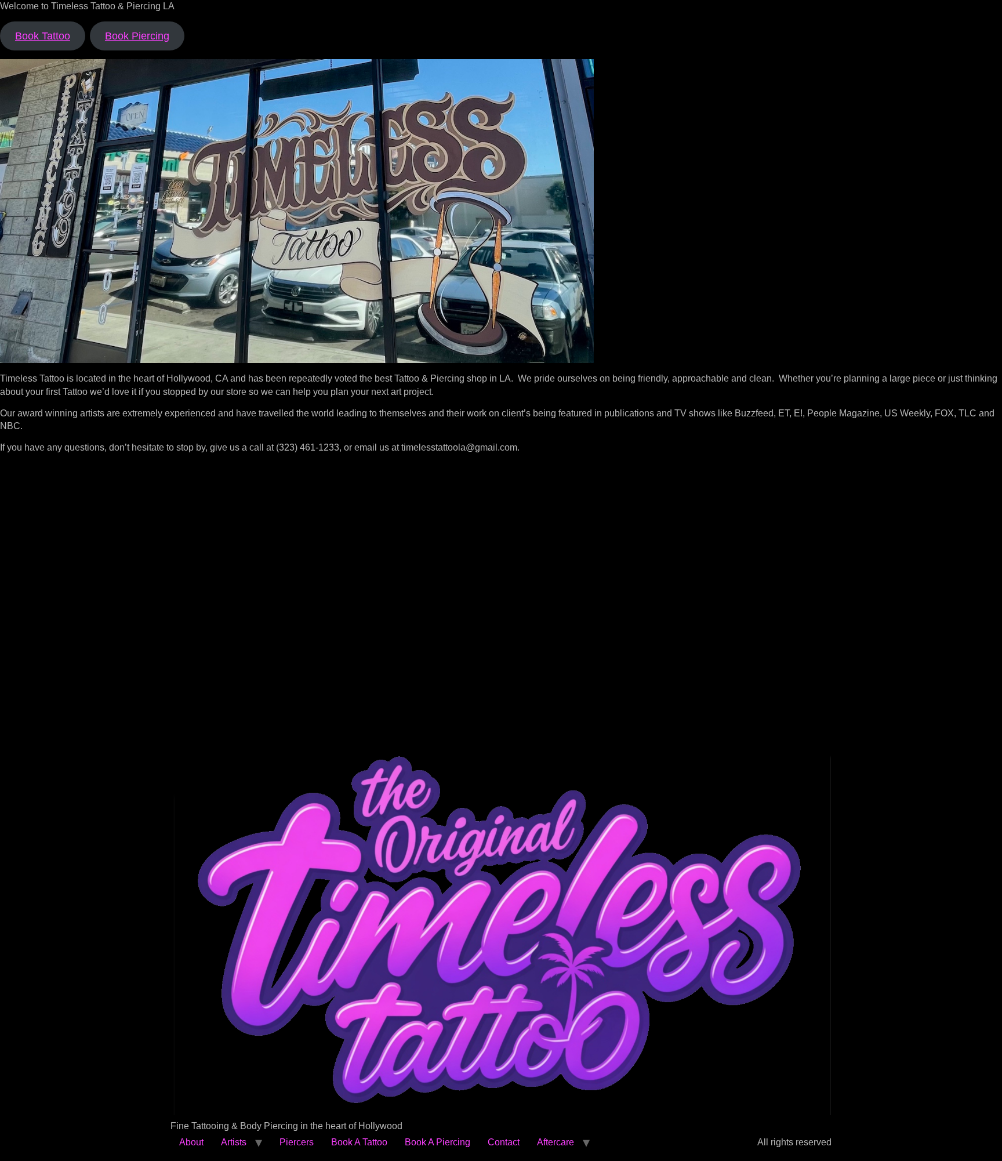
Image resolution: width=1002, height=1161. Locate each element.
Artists (233, 1142)
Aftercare (555, 1142)
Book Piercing (137, 36)
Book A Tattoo (359, 1142)
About (191, 1142)
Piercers (296, 1142)
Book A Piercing (437, 1142)
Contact (504, 1142)
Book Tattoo (42, 36)
